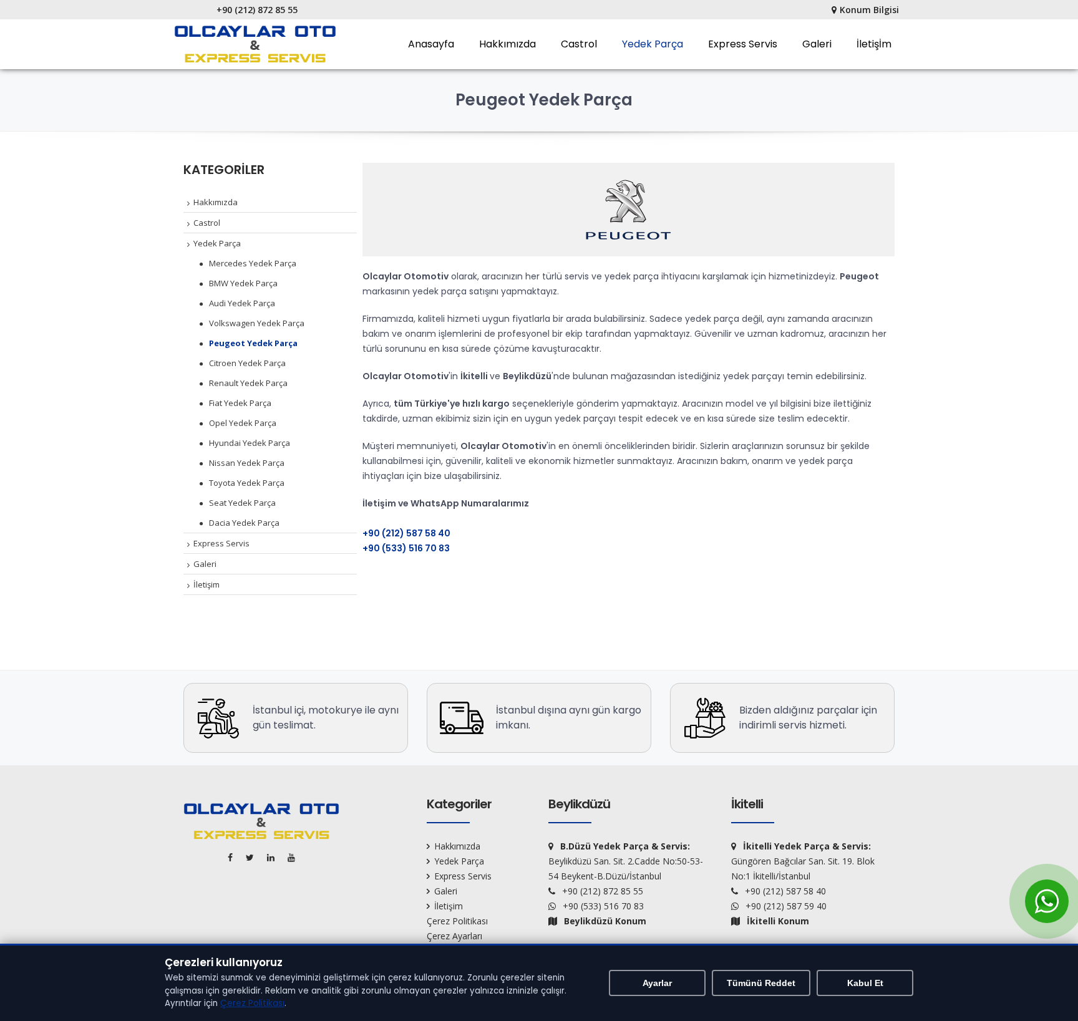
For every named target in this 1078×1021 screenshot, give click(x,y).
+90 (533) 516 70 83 (406, 548)
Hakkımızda (507, 44)
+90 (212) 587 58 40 (406, 533)
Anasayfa (431, 44)
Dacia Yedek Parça (244, 522)
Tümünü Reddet (761, 983)
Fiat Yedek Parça (240, 403)
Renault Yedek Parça (248, 383)
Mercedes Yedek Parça (252, 263)
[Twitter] (252, 857)
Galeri (817, 44)
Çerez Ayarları (454, 936)
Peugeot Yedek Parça (253, 343)
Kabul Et (865, 983)
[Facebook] (232, 857)
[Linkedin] (273, 857)
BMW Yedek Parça (243, 283)
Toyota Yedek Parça (246, 482)
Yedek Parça (652, 44)
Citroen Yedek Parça (247, 363)
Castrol (579, 44)
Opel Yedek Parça (242, 422)
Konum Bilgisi (869, 10)
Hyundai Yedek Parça (249, 442)
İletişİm (874, 44)
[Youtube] (293, 857)
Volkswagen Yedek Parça (256, 323)
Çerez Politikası (457, 921)
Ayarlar (657, 983)
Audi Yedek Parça (242, 303)
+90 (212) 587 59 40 (786, 906)
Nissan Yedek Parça (246, 462)
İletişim (206, 584)
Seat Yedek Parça (242, 502)
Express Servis (742, 44)
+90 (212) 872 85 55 (257, 10)
